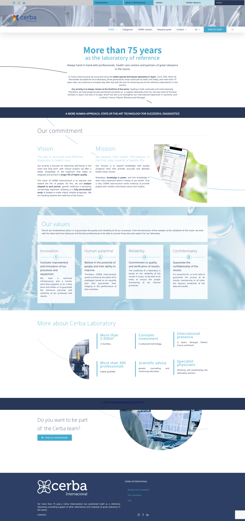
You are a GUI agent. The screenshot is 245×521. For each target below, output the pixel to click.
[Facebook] (143, 515)
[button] (232, 29)
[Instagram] (139, 515)
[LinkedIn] (147, 515)
